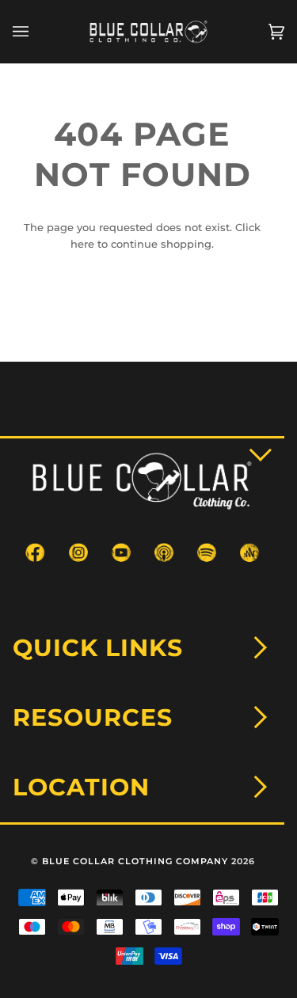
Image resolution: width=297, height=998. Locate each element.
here (82, 243)
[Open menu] (36, 31)
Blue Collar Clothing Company (135, 861)
